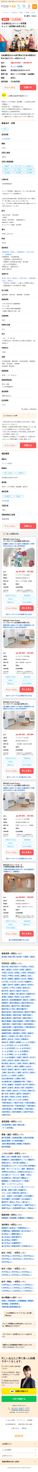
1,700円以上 (27, 1285)
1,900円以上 (6, 1285)
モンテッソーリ (7, 1187)
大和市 (17, 1039)
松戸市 (25, 1085)
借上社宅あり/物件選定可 (11, 1237)
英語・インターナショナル (12, 1184)
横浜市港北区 (18, 1012)
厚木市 (10, 1039)
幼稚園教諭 (22, 1301)
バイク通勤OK (28, 1160)
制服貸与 (5, 1228)
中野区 (10, 976)
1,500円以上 (17, 1288)
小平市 (12, 988)
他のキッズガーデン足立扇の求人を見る (19, 777)
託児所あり (6, 1234)
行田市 (4, 1060)
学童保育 (26, 1144)
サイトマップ (21, 1420)
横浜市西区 (6, 1006)
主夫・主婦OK (7, 1196)
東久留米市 (20, 994)
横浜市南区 (25, 1006)
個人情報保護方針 (11, 1424)
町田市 (30, 985)
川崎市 (32, 1000)
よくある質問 (6, 1450)
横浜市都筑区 (18, 1021)
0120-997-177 (21, 1408)
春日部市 (5, 1063)
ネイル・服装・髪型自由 (24, 1169)
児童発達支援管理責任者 (11, 1307)
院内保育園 (6, 1147)
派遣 (14, 1125)
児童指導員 (14, 1304)
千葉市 (29, 1082)
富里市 (25, 1097)
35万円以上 (26, 1272)
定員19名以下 (17, 1181)
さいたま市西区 (29, 1042)
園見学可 (5, 1202)
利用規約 (29, 1420)
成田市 (4, 1088)
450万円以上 (28, 1256)
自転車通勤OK (16, 1160)
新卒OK (23, 1193)
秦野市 (4, 1039)
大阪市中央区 (28, 1112)
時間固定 (5, 1218)
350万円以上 (17, 1259)
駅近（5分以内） (24, 1157)
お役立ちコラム (7, 1456)
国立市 (12, 991)
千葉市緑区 (30, 1106)
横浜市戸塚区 (30, 1012)
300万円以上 (28, 1259)
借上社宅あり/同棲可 (9, 1240)
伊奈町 (25, 1100)
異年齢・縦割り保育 (9, 1190)
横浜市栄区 (17, 1018)
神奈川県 (11, 957)
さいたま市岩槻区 (8, 1057)
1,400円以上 (27, 1288)
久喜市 (23, 1069)
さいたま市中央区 (23, 1048)
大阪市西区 (6, 1112)
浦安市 (18, 1094)
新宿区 (9, 970)
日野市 (18, 988)
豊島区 (23, 976)
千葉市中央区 (18, 1103)
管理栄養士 (12, 1301)
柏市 (3, 1091)
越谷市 (32, 1063)
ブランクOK (6, 1193)
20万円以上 (26, 1275)
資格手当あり (7, 1208)
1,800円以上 (17, 1285)
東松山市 (24, 1060)
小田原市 (11, 1036)
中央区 (30, 967)
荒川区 (4, 979)
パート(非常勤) (7, 1128)
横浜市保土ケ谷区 (8, 1009)
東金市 (17, 1088)
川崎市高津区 (28, 1024)
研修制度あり (21, 252)
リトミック (29, 1187)
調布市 (23, 985)
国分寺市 (5, 991)
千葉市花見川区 (7, 1106)
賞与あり (15, 278)
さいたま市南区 (7, 1054)
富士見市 (11, 1072)
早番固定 (29, 1218)
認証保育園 (6, 1141)
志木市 (28, 1066)
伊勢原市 (24, 1039)
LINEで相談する (19, 1399)
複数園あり (6, 1181)
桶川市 (17, 1069)
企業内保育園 (28, 1138)
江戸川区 (5, 982)
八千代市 (23, 1091)
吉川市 (4, 1075)
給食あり (13, 252)
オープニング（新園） (17, 1175)
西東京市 (5, 1000)
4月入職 (5, 1175)
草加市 (25, 1063)
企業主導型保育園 (8, 1144)
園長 (3, 1157)
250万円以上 (6, 1262)
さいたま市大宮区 (21, 1045)
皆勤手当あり (30, 1205)
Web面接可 (26, 1199)
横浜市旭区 (17, 1015)
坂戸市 (25, 1072)
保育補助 (31, 1166)
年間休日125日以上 (9, 1172)
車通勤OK (5, 1160)
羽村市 (17, 997)
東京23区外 (14, 967)
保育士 (4, 148)
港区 (3, 970)
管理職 (13, 1157)
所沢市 (10, 1060)
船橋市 (10, 1085)
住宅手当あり (23, 278)
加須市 (17, 1060)
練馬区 (17, 979)
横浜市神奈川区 (27, 1003)
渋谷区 (4, 976)
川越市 (19, 1057)
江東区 (4, 973)
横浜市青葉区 (7, 1021)
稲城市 (10, 997)
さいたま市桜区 (7, 1051)
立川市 (20, 982)
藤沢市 (4, 1036)
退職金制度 (5, 252)
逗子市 (27, 1036)
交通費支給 (8, 254)
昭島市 (17, 985)
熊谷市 (25, 1057)
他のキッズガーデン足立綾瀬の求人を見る (19, 614)
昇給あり (10, 281)
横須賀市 (16, 1033)
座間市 (12, 1042)
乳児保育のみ (7, 1166)
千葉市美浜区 (7, 1103)
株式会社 (16, 1178)
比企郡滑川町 (7, 1082)
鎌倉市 (30, 1033)
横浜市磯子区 (22, 1009)
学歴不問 (15, 1193)
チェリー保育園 (16, 66)
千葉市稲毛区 (20, 1106)
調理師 (30, 1301)
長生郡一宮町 (7, 1100)
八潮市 (4, 1072)
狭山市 (12, 1063)
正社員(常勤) (6, 139)
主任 (8, 1157)
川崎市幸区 (6, 1024)
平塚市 (23, 1033)
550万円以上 (6, 1256)
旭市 (23, 1088)
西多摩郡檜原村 (16, 1000)
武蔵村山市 (30, 994)
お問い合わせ (15, 1428)
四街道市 (26, 1094)
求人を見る (26, 608)
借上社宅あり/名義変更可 (11, 1243)
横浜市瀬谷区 (7, 1018)
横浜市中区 (16, 1006)
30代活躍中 (28, 1196)
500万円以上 (17, 1256)
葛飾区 (30, 979)
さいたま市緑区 (21, 1054)
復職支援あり (17, 1234)
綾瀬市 (18, 1042)
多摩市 (4, 997)
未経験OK (22, 1190)
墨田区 (28, 970)
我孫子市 (31, 1091)
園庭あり (24, 1178)
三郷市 (18, 1072)
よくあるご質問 (10, 1420)
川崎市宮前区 (18, 1027)
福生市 (18, 991)
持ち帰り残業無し (20, 1163)
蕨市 (3, 1066)
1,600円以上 (6, 1288)
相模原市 (5, 1003)
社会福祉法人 (7, 1178)
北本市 (30, 1069)
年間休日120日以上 (25, 1172)
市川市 (4, 1085)
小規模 (25, 1181)
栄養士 (4, 1301)
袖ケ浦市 (5, 1097)
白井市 (18, 1097)
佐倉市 (10, 1088)
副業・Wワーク (7, 1169)
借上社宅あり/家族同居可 (11, 1246)
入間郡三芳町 (20, 1078)
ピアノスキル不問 (20, 1166)
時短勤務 (13, 1218)
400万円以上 (6, 1259)
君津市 (12, 1094)
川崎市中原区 (17, 1024)
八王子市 (13, 982)
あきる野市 (25, 997)
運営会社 (24, 1428)
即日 (29, 1175)
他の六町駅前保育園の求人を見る (19, 940)
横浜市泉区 (27, 1018)
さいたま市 (17, 1100)
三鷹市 (4, 985)
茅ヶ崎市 (19, 1036)
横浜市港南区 (7, 1015)
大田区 (23, 973)
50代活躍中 (16, 1199)
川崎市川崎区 (30, 1021)
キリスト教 (19, 1187)
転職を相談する (19, 1391)
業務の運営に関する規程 (25, 1424)
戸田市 (9, 1066)
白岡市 (20, 1075)
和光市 (4, 1069)
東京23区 (5, 967)
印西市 (12, 1097)
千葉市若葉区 (30, 1103)
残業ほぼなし (7, 1163)
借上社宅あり (26, 1231)
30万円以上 (6, 1275)
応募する (28, 87)
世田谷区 (31, 973)
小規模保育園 (17, 1138)
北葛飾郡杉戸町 (19, 1082)
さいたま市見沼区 (8, 1048)
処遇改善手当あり (20, 1208)
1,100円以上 (27, 1291)
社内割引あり (27, 1246)
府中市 (10, 985)
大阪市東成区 (7, 1109)
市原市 (9, 1091)
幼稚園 (19, 1144)
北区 (29, 976)
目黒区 (17, 973)
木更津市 (18, 1085)
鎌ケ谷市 (5, 1094)
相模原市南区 (7, 1033)
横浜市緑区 (27, 1015)
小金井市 (5, 988)
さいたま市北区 (7, 1045)
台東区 (22, 970)
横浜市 (25, 1000)
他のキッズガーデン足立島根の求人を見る (19, 696)
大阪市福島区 (18, 1109)
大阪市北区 (6, 1115)
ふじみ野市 (12, 1075)
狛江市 (25, 991)
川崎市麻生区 (30, 1027)
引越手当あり (18, 1205)
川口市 (32, 1057)
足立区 (23, 979)
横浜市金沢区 (7, 1012)
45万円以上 (6, 1272)
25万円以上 (16, 1275)
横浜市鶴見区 (15, 1003)
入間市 (15, 1066)
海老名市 (5, 1042)
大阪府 (32, 957)
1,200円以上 (17, 1291)
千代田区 (23, 967)
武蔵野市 (28, 982)
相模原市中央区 (19, 1030)
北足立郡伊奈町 (7, 1078)
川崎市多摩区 (7, 1027)
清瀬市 (12, 994)
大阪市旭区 (29, 1109)
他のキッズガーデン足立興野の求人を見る (19, 858)
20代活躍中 (18, 1196)
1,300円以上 (6, 1291)
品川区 (10, 973)
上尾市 (18, 1063)
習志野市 (29, 1088)
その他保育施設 (17, 1141)
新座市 (10, 1069)
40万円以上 (16, 1272)
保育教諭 (5, 1304)
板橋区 (10, 979)
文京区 (15, 970)
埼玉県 (18, 957)
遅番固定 (21, 1218)
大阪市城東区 (17, 1112)
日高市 (32, 1072)
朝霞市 (22, 1066)
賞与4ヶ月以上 (6, 278)
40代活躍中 (6, 1199)
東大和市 (5, 994)
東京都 (4, 957)
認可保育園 (5, 501)
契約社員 (20, 1125)
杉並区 (17, 976)
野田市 (32, 1085)
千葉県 (25, 957)
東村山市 (26, 988)
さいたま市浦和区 (21, 1051)
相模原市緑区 (7, 1030)
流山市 (15, 1091)
